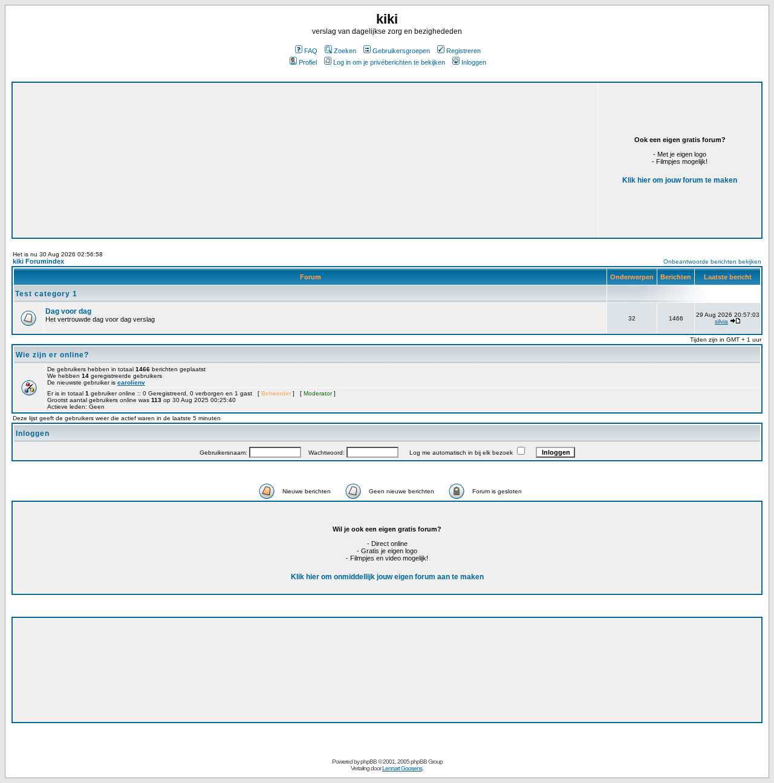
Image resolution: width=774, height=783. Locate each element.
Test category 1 (46, 294)
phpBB (368, 761)
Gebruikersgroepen (401, 50)
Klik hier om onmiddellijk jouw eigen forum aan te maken (387, 577)
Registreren (463, 50)
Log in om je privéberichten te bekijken (389, 62)
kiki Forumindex (38, 261)
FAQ (310, 50)
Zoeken (345, 50)
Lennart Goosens (402, 768)
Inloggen (473, 62)
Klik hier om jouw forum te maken (679, 180)
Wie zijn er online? (52, 355)
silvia (721, 321)
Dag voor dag (68, 311)
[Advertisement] (225, 138)
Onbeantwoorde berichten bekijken (712, 261)
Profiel (308, 62)
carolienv (131, 382)
